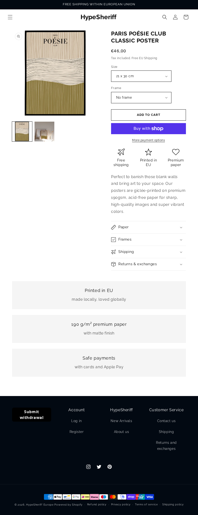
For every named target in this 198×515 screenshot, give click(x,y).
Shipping (166, 432)
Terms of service (146, 504)
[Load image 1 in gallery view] (22, 132)
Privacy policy (121, 504)
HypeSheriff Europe (40, 504)
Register (77, 432)
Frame (116, 88)
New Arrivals (121, 421)
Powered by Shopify (68, 504)
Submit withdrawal (32, 414)
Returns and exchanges (166, 446)
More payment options (148, 140)
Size (114, 67)
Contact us (166, 421)
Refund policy (96, 504)
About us (121, 432)
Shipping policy (173, 504)
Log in (76, 421)
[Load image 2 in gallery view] (45, 132)
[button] (10, 17)
